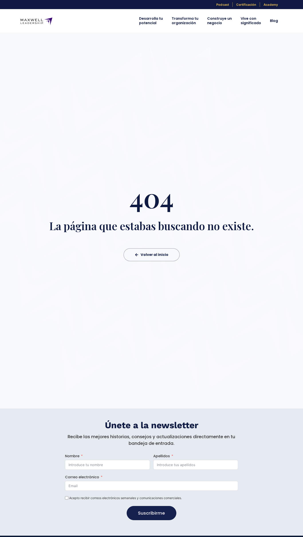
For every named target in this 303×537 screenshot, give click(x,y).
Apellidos (161, 456)
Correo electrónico (82, 477)
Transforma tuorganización (185, 20)
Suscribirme (151, 513)
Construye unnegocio (219, 20)
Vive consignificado (251, 20)
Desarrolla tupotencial (151, 20)
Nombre (72, 456)
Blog (274, 20)
